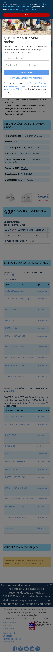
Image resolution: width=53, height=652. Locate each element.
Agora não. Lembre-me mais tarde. (26, 77)
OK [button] (26, 15)
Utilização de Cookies (23, 7)
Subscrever (26, 72)
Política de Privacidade (39, 83)
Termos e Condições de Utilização (23, 10)
